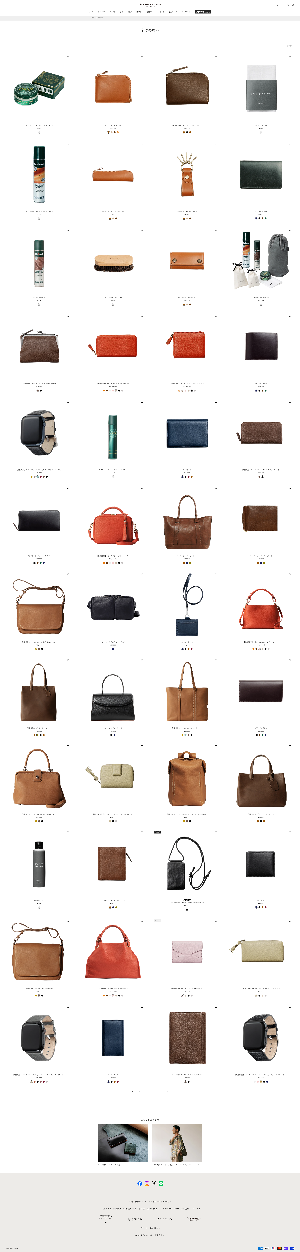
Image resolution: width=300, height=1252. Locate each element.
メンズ (91, 12)
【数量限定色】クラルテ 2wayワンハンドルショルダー (261, 642)
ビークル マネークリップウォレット (260, 556)
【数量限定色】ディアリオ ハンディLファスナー (187, 125)
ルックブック (186, 12)
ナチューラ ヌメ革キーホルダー (187, 212)
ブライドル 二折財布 (260, 384)
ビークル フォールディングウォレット (113, 900)
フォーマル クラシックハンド (113, 728)
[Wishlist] (287, 5)
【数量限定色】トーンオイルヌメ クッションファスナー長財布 (261, 470)
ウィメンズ (101, 12)
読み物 (139, 12)
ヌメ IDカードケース (187, 642)
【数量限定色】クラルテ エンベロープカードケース (187, 989)
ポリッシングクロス (261, 125)
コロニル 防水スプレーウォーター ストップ (39, 212)
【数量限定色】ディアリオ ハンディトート (260, 814)
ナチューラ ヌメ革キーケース (187, 298)
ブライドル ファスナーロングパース (39, 556)
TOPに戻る (195, 1208)
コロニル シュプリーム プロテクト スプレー (113, 470)
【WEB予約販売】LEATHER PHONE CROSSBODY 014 (187, 903)
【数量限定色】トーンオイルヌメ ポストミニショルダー (39, 814)
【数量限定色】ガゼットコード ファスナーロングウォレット (261, 989)
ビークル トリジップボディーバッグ (113, 642)
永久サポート (173, 12)
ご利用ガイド (105, 1208)
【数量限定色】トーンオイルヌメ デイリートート (187, 728)
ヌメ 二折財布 (261, 900)
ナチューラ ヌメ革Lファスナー (113, 125)
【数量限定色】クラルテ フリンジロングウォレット (113, 384)
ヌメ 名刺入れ (187, 470)
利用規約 (185, 1208)
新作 (121, 12)
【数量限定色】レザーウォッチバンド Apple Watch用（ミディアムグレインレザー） (39, 1075)
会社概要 (117, 1208)
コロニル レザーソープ (39, 298)
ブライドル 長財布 (261, 728)
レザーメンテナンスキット (261, 298)
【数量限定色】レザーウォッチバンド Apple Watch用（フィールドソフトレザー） (261, 1075)
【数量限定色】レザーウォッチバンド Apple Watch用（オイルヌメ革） (39, 470)
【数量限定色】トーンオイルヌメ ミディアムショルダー (39, 642)
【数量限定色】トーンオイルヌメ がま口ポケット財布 (39, 384)
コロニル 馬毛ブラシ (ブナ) (113, 298)
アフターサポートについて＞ (157, 1201)
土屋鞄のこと (149, 12)
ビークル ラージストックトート (187, 556)
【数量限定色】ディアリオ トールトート (39, 728)
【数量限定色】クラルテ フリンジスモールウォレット (187, 384)
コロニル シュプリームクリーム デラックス (39, 125)
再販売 (130, 12)
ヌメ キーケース (113, 1075)
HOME (92, 18)
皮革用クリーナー (39, 900)
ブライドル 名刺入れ (260, 212)
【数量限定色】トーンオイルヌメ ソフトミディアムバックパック (187, 814)
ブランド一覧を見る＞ (150, 1228)
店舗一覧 (161, 12)
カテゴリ (112, 12)
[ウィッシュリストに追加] (68, 57)
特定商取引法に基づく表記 (145, 1208)
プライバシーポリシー (169, 1208)
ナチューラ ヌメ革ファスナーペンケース (113, 212)
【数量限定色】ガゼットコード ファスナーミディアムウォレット (113, 814)
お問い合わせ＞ (136, 1201)
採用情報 (127, 1208)
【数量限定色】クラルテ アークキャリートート (113, 989)
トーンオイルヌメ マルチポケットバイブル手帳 (187, 1075)
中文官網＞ (159, 1235)
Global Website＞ (144, 1235)
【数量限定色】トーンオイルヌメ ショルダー (39, 989)
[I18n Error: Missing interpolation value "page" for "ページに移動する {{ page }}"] (167, 1091)
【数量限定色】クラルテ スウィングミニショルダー (113, 556)
